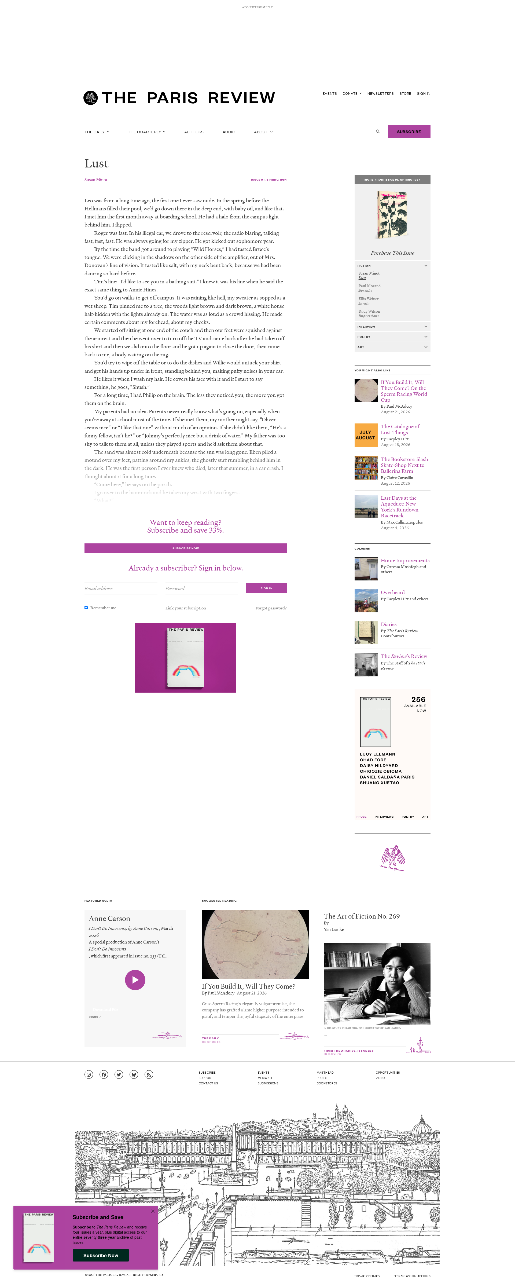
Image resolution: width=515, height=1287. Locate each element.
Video (380, 1077)
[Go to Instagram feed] (88, 1075)
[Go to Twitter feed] (119, 1075)
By (326, 923)
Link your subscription (185, 608)
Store (406, 93)
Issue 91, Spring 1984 (269, 179)
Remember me (103, 607)
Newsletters (380, 93)
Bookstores (327, 1083)
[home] (179, 99)
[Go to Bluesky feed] (134, 1075)
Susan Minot (96, 179)
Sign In (424, 93)
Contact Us (208, 1083)
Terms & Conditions (412, 1276)
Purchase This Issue (392, 253)
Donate (351, 93)
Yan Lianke (334, 929)
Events (330, 93)
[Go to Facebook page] (104, 1075)
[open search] (378, 131)
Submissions (268, 1083)
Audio (229, 131)
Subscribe (409, 131)
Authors (194, 131)
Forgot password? (271, 608)
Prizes (322, 1077)
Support (206, 1077)
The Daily (95, 131)
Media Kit (265, 1077)
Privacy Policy (367, 1276)
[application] (135, 1006)
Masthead (325, 1072)
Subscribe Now (100, 1255)
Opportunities (388, 1072)
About (261, 131)
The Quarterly (145, 131)
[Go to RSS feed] (149, 1075)
